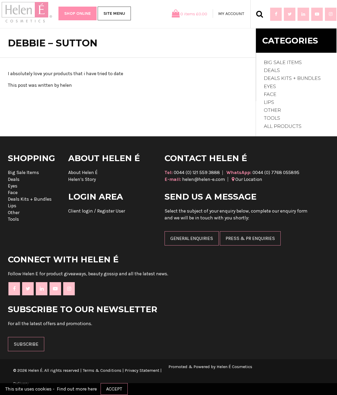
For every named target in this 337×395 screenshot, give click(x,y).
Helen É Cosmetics (234, 366)
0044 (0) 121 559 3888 (192, 172)
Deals (272, 70)
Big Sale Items (283, 62)
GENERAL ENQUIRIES (191, 238)
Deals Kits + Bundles (292, 78)
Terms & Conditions (102, 370)
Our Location (248, 179)
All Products (282, 126)
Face (270, 94)
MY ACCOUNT (231, 13)
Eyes (270, 86)
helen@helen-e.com (195, 179)
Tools (272, 118)
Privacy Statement (142, 370)
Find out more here (77, 389)
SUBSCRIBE (26, 344)
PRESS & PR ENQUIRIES (250, 238)
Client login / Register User (96, 211)
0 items (193, 13)
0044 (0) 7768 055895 (262, 172)
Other (272, 110)
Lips (269, 102)
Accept (114, 389)
